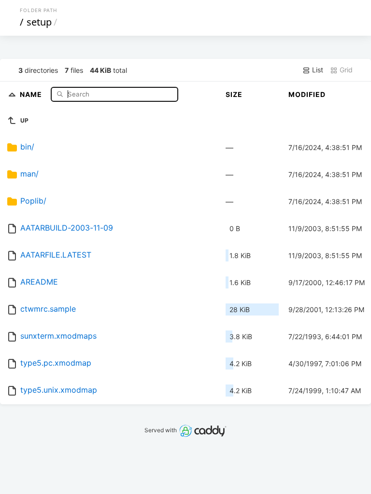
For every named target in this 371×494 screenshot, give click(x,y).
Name (32, 94)
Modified (307, 94)
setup (39, 21)
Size (234, 94)
